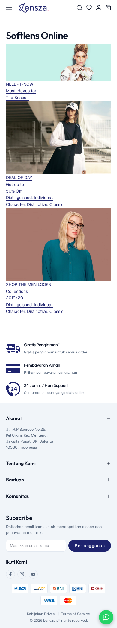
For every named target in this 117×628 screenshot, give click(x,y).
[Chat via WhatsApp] (106, 617)
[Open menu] (9, 8)
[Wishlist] (89, 7)
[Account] (98, 7)
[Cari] (79, 7)
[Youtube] (33, 574)
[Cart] (108, 7)
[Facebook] (10, 574)
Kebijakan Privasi (41, 614)
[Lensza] (34, 8)
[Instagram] (21, 574)
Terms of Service (75, 614)
